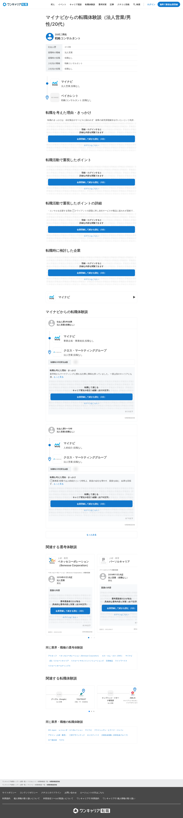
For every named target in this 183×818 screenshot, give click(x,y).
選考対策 (103, 4)
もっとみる (91, 534)
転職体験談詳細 (130, 418)
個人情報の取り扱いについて (27, 798)
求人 (53, 4)
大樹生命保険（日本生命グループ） (115, 735)
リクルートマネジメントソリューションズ (87, 661)
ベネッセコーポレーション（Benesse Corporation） (79, 656)
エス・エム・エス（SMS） (112, 656)
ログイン (151, 4)
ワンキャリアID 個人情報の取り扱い (119, 798)
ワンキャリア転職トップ (10, 781)
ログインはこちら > (91, 145)
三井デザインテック (77, 735)
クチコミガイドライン (51, 792)
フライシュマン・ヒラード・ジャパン (108, 730)
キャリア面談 (76, 4)
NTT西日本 (52, 740)
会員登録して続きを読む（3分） (91, 139)
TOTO (61, 740)
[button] (91, 369)
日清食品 (109, 661)
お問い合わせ (71, 792)
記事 (112, 4)
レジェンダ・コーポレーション (71, 730)
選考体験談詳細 (87, 632)
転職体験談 (90, 4)
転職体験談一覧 (43, 781)
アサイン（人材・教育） (57, 735)
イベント (62, 4)
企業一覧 (23, 781)
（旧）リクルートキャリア (58, 661)
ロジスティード (93, 735)
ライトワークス (121, 661)
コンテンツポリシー (29, 792)
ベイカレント (31, 781)
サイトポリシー (9, 792)
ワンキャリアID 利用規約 (88, 798)
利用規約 (6, 798)
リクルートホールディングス (59, 666)
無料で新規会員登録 (169, 4)
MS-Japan (52, 730)
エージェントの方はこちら (92, 792)
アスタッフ (52, 656)
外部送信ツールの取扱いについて (58, 798)
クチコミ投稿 (123, 4)
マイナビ (128, 656)
